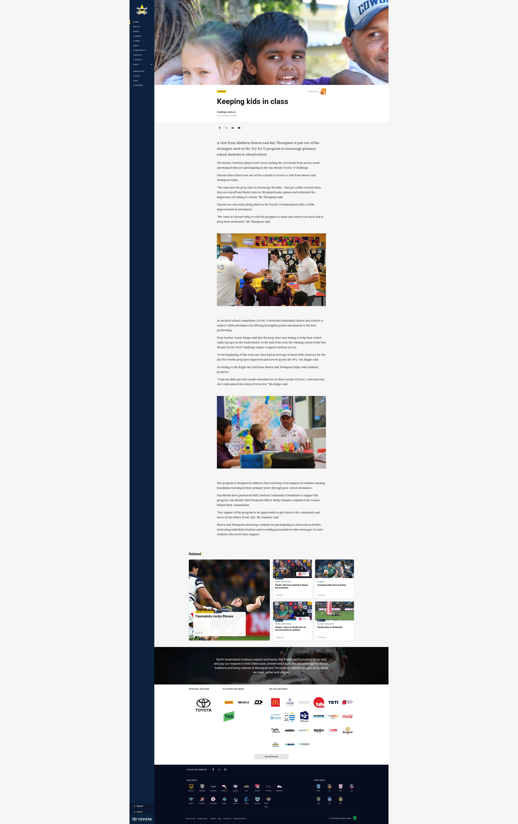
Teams (136, 41)
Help (219, 818)
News (136, 22)
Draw (136, 31)
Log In (140, 811)
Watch (136, 27)
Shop (135, 80)
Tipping (137, 60)
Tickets (136, 76)
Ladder (137, 36)
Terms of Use (190, 818)
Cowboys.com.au (226, 112)
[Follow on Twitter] (219, 769)
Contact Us (227, 818)
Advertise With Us (240, 818)
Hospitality (138, 85)
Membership (138, 71)
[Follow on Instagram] (225, 769)
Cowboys (221, 91)
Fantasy (137, 55)
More (136, 64)
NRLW (136, 45)
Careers (213, 818)
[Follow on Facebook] (213, 769)
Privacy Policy (202, 818)
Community (139, 50)
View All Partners (271, 756)
